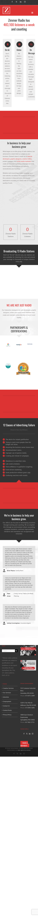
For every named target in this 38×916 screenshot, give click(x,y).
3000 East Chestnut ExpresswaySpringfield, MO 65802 (27, 717)
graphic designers (16, 159)
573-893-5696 (30, 708)
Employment (7, 701)
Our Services (7, 693)
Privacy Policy (7, 715)
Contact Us (6, 706)
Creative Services (8, 688)
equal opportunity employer (24, 750)
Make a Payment (24, 744)
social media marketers (24, 161)
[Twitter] (27, 733)
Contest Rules (7, 710)
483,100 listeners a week (19, 24)
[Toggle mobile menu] (32, 13)
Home (5, 684)
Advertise (6, 697)
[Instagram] (32, 733)
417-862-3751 (29, 722)
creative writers (27, 159)
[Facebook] (24, 733)
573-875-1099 (30, 696)
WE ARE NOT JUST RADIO (19, 305)
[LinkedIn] (29, 733)
